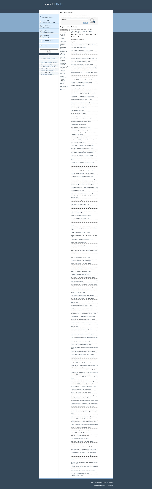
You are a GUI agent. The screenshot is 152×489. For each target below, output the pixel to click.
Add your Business (48, 41)
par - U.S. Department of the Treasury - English (80, 53)
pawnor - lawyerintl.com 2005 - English (78, 113)
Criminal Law (62, 50)
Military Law (62, 73)
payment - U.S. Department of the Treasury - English (81, 130)
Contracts (62, 45)
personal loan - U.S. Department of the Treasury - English (82, 207)
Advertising (111, 482)
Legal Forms (48, 31)
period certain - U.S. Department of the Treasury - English (82, 176)
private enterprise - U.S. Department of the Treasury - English (83, 369)
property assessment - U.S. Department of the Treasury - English (83, 421)
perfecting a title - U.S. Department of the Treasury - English (82, 165)
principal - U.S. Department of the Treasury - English (81, 344)
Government (62, 60)
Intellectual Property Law (65, 66)
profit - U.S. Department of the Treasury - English (80, 397)
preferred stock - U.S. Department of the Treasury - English (82, 298)
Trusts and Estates (64, 87)
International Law (63, 67)
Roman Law (62, 79)
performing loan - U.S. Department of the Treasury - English (82, 173)
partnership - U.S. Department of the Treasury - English (82, 79)
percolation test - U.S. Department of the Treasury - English (82, 162)
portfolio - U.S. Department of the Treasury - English (81, 260)
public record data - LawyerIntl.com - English (79, 438)
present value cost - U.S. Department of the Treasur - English (83, 319)
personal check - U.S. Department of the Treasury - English (82, 193)
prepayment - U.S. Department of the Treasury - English (82, 308)
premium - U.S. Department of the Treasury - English (81, 305)
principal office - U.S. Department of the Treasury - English (82, 357)
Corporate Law (63, 47)
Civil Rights (62, 38)
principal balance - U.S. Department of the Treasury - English (83, 351)
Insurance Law (63, 64)
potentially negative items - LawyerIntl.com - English (81, 274)
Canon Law (62, 35)
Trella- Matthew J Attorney (48, 65)
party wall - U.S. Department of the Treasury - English (81, 82)
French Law (62, 57)
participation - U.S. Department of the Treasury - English (82, 69)
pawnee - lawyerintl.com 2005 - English (78, 107)
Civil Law (62, 37)
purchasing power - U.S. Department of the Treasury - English (83, 470)
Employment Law (63, 51)
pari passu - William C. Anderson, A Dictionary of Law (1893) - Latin (84, 58)
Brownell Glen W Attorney (48, 73)
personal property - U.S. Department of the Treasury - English (83, 209)
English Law (62, 53)
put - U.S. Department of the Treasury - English (80, 473)
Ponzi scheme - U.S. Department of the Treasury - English (82, 254)
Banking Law (62, 34)
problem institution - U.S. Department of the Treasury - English (83, 395)
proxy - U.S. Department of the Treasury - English (80, 432)
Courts (61, 48)
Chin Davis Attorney (46, 61)
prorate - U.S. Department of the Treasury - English (81, 427)
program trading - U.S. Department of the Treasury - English (82, 406)
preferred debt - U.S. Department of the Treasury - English (82, 295)
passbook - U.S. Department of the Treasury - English (81, 90)
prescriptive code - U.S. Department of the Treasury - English (83, 316)
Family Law (62, 54)
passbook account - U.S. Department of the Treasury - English (83, 93)
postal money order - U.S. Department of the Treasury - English (83, 268)
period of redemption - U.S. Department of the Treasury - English (83, 179)
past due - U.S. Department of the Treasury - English (81, 99)
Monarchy (62, 74)
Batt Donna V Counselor (47, 57)
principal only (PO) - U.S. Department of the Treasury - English (83, 359)
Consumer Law (63, 42)
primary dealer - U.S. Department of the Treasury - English (82, 331)
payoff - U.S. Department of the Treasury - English (81, 137)
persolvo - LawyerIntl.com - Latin (77, 190)
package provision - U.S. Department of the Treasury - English (83, 44)
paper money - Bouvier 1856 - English (78, 47)
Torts (61, 84)
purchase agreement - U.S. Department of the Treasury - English (83, 452)
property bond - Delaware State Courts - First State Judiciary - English (84, 424)
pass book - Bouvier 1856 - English (78, 85)
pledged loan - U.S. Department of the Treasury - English (82, 239)
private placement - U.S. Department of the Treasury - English (83, 381)
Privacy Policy (99, 482)
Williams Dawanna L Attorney (49, 69)
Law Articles (49, 21)
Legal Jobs (46, 36)
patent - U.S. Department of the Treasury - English (81, 104)
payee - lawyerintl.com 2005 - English (78, 124)
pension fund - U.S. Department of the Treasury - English (82, 155)
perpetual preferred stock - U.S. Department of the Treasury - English (84, 187)
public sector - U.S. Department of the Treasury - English (82, 441)
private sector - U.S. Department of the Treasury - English (82, 383)
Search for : (64, 19)
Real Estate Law (63, 77)
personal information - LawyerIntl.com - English (80, 200)
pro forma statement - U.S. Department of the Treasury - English (83, 386)
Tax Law (61, 83)
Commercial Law (63, 39)
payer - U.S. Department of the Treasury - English (80, 127)
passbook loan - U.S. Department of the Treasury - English (82, 96)
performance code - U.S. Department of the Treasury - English (83, 170)
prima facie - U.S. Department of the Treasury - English (81, 329)
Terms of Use (93, 482)
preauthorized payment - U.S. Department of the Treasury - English (84, 284)
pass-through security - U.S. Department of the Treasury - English (84, 88)
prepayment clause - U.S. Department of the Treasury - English (83, 310)
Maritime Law (62, 71)
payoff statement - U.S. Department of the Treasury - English (83, 139)
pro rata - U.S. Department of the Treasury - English (81, 389)
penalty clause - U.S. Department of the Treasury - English (82, 145)
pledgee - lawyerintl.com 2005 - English (78, 242)
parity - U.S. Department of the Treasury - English (80, 61)
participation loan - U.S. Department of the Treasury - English (83, 76)
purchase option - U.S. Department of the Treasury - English (82, 455)
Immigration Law (63, 63)
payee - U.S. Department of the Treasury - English (81, 121)
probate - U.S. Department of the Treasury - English (81, 392)
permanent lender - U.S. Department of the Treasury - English (83, 181)
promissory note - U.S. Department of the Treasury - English (82, 416)
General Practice (63, 58)
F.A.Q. (48, 45)
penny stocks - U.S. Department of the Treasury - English (82, 148)
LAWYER (53, 4)
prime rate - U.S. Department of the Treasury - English (81, 341)
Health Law (62, 61)
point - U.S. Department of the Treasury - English (80, 247)
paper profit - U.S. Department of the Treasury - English (82, 50)
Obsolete (62, 76)
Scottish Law (62, 80)
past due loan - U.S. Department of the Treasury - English (82, 102)
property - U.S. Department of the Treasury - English (81, 418)
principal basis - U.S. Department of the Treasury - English (82, 354)
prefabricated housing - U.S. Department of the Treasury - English (84, 289)
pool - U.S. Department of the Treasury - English (80, 257)
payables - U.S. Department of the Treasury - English (81, 118)
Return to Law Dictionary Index (77, 32)
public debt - (73, 435)
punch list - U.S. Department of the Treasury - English (81, 446)
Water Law (62, 89)
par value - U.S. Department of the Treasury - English (81, 55)
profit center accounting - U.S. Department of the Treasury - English (84, 403)
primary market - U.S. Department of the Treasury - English (82, 334)
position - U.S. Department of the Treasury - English (81, 263)
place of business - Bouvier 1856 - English (79, 221)
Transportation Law (64, 86)
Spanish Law (62, 82)
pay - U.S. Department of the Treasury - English (80, 116)
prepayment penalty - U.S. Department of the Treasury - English (83, 313)
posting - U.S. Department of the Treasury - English (81, 271)
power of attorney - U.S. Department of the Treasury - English (83, 277)
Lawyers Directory (48, 16)
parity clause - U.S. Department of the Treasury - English (82, 64)
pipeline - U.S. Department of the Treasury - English (81, 215)
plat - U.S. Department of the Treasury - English (80, 232)
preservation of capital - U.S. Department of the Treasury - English (84, 322)
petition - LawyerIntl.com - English (77, 212)
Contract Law (62, 44)
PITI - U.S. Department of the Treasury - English (80, 218)
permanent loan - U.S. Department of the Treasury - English (82, 184)
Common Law (63, 41)
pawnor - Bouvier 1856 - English (77, 110)
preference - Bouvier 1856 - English (78, 292)
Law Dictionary (47, 26)
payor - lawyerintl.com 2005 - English (78, 142)
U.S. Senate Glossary (80, 435)
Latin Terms (62, 70)
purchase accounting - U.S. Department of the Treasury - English (83, 449)
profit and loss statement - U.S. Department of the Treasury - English (84, 400)
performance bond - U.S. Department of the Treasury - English (83, 167)
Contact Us (106, 482)
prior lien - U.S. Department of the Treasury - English (81, 362)
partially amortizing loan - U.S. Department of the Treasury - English (84, 67)
